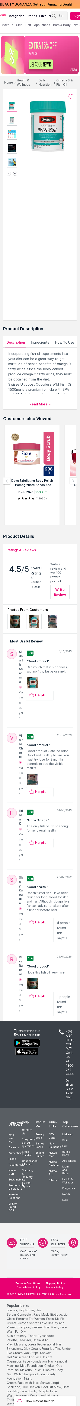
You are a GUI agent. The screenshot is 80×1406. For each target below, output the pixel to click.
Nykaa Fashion (54, 1163)
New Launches (55, 1145)
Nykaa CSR (12, 1172)
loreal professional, (41, 1344)
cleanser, (25, 1340)
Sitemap (54, 1180)
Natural (66, 1194)
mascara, (20, 1344)
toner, (32, 1336)
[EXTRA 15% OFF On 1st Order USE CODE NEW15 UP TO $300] (40, 54)
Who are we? (11, 1138)
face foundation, (35, 1361)
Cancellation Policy (29, 1287)
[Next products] (73, 480)
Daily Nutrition (45, 82)
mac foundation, (32, 1365)
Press (12, 1158)
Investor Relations (14, 1196)
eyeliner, (38, 1327)
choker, (49, 1365)
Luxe (65, 1199)
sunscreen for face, (27, 1357)
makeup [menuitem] (7, 25)
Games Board (39, 1145)
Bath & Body (66, 1153)
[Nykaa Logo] (3, 14)
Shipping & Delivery (27, 1174)
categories (15, 16)
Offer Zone (52, 1136)
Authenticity (16, 1153)
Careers (14, 1147)
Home (8, 82)
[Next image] (15, 174)
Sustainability (17, 1179)
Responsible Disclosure (17, 1187)
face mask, (41, 1314)
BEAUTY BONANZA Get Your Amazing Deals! (36, 4)
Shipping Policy (55, 1283)
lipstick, (12, 1310)
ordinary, (20, 1336)
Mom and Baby (65, 1170)
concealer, (25, 1314)
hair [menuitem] (28, 25)
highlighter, (27, 1310)
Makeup (67, 1134)
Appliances (69, 1160)
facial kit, (53, 1319)
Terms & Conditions (27, 1283)
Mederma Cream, (28, 1395)
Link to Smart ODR (13, 1207)
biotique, (56, 1314)
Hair (64, 1145)
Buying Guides (39, 1154)
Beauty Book (39, 1136)
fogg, (45, 1348)
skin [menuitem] (19, 25)
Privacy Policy (54, 1287)
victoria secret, (28, 1323)
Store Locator (27, 1153)
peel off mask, (51, 1387)
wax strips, (31, 1353)
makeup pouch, (31, 1370)
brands (31, 16)
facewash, (24, 1382)
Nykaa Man (53, 1154)
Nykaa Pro (53, 1172)
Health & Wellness (23, 82)
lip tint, (55, 1348)
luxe (43, 16)
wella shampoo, (25, 1374)
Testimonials (16, 1164)
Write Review (60, 592)
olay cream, (32, 1348)
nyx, (36, 1382)
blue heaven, (31, 1387)
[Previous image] (9, 174)
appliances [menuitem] (42, 25)
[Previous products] (6, 480)
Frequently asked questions (29, 1143)
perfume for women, (30, 1319)
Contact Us (27, 1131)
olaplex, (49, 1370)
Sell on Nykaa (26, 1184)
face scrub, (28, 1391)
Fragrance (68, 1188)
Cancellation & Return (30, 1162)
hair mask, (51, 1327)
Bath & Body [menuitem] (62, 25)
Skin (65, 1140)
